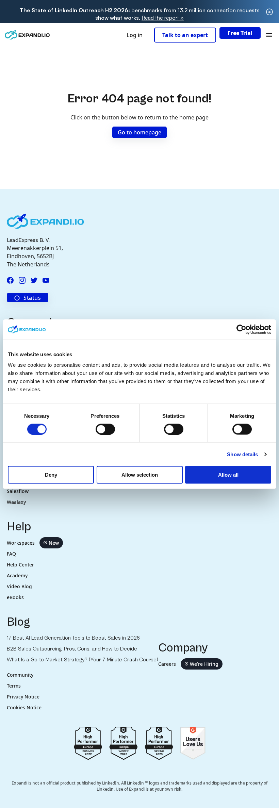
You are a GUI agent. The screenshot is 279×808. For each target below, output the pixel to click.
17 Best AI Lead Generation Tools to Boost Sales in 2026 (73, 638)
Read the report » (163, 17)
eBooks (15, 597)
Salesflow (18, 491)
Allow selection (139, 475)
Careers (188, 664)
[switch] (105, 429)
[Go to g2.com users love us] (193, 742)
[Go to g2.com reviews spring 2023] (159, 742)
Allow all (228, 475)
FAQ (11, 553)
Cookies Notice (24, 707)
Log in (135, 35)
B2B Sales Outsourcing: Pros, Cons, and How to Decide (72, 649)
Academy (17, 575)
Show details (242, 454)
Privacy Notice (23, 696)
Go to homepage (139, 132)
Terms (14, 685)
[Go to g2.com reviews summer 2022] (88, 742)
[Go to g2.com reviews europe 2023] (123, 742)
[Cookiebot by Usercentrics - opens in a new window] (241, 329)
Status (32, 297)
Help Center (20, 564)
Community (20, 675)
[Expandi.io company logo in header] (27, 35)
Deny (51, 475)
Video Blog (19, 586)
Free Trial (240, 33)
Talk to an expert (185, 35)
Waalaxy (16, 502)
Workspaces (33, 543)
